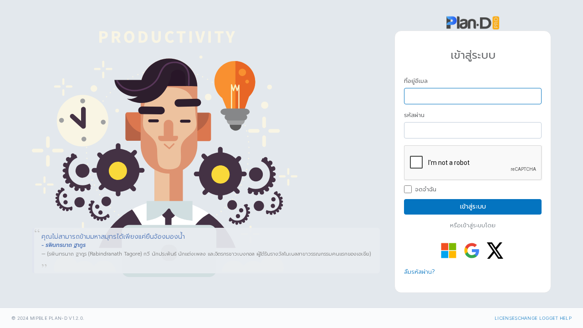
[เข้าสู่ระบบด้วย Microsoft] (448, 250)
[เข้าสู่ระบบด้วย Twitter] (495, 250)
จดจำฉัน (425, 189)
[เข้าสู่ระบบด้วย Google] (471, 250)
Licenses (506, 318)
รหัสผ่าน (414, 115)
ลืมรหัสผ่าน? (419, 271)
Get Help (560, 318)
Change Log (533, 318)
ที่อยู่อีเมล (416, 81)
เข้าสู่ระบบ (473, 206)
